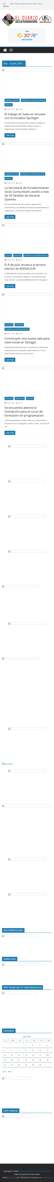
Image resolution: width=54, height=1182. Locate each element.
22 (26, 1060)
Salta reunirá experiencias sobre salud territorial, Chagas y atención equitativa (26, 4)
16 (33, 1055)
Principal (9, 105)
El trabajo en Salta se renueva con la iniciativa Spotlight (25, 116)
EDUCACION (19, 325)
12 (5, 1055)
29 (26, 1065)
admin (20, 109)
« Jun (4, 1071)
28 (19, 1065)
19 (5, 1060)
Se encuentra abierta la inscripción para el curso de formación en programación (24, 411)
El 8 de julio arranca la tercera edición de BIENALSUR (25, 267)
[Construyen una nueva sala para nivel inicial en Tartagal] (27, 307)
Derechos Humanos (12, 100)
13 (12, 1055)
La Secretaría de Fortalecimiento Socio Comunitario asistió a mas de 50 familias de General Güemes (27, 193)
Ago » (10, 1071)
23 (33, 1060)
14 (19, 1055)
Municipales (20, 398)
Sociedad (30, 398)
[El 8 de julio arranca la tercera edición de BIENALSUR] (27, 237)
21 (19, 1060)
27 (12, 1065)
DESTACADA (17, 255)
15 (26, 1055)
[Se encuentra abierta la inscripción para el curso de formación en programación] (27, 380)
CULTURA (8, 255)
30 (33, 1065)
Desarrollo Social (12, 174)
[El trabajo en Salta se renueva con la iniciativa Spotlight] (27, 82)
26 (5, 1065)
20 (12, 1060)
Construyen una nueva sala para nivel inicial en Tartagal (27, 340)
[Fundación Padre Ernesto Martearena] (5, 50)
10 (40, 1050)
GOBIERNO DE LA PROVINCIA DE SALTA (33, 100)
